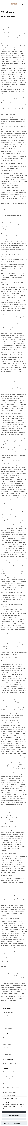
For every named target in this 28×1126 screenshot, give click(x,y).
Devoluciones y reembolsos (10, 1092)
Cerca (4, 1041)
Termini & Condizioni (15, 1123)
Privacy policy (5, 1123)
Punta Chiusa (6, 1025)
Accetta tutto (14, 1112)
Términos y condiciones (9, 1095)
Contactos (5, 1047)
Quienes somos (7, 1044)
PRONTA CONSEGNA (8, 1012)
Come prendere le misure (9, 1054)
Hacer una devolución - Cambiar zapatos (13, 1063)
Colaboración (6, 1051)
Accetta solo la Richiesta (14, 1115)
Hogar (4, 1037)
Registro (5, 1022)
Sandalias (5, 1015)
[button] (1, 4)
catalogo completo (7, 1028)
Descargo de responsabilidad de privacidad (11, 1088)
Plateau (5, 1018)
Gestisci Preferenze (14, 1119)
